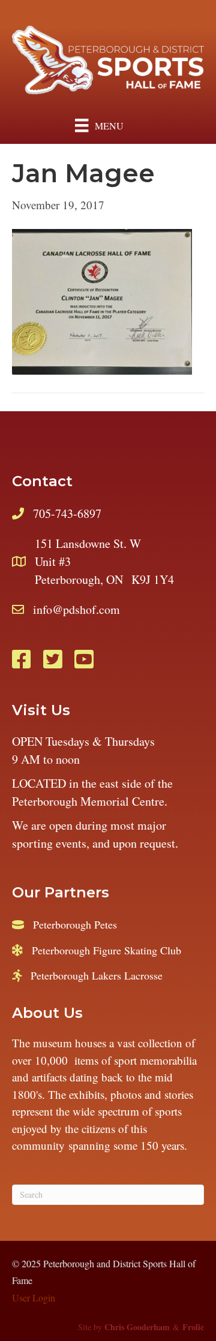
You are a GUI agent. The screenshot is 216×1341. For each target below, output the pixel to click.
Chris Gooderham (137, 1327)
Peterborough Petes (75, 924)
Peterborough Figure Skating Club (106, 950)
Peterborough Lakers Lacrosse (97, 975)
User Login (33, 1297)
